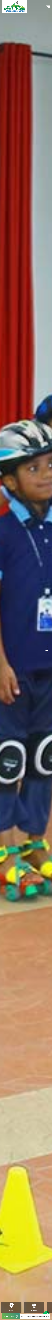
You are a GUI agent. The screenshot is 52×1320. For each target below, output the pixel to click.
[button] (47, 644)
